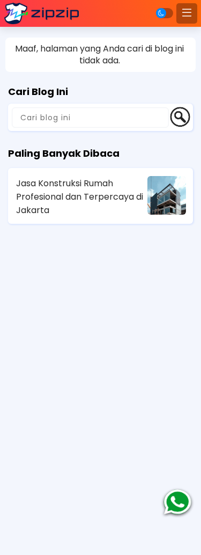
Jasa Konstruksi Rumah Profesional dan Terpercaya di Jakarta (79, 196)
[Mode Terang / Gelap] (164, 13)
